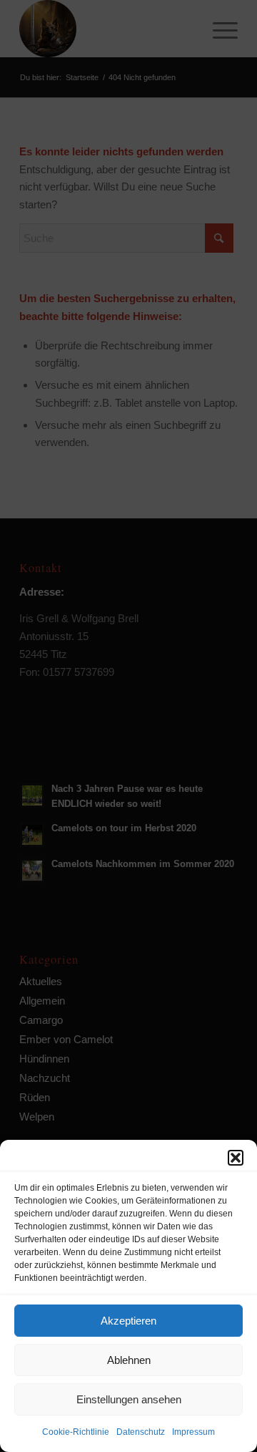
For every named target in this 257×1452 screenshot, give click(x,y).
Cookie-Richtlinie (75, 1432)
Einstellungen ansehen (128, 1399)
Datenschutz (140, 1432)
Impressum (193, 1432)
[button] (235, 1158)
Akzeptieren (128, 1321)
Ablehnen (129, 1360)
